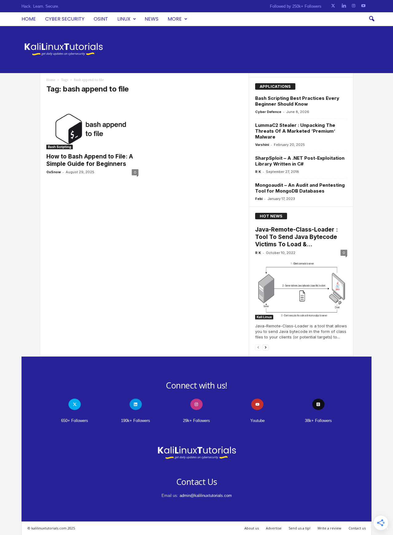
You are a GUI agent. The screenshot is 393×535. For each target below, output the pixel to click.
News (151, 18)
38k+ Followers (318, 420)
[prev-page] (258, 347)
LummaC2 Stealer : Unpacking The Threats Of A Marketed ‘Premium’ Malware (295, 131)
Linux (123, 18)
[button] (371, 19)
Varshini (262, 145)
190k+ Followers (135, 420)
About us (251, 528)
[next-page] (266, 347)
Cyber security (64, 18)
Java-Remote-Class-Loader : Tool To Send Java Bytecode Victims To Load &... (296, 237)
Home (28, 18)
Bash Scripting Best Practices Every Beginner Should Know (297, 101)
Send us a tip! (299, 528)
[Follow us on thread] (318, 404)
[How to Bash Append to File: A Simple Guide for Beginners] (92, 124)
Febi (259, 199)
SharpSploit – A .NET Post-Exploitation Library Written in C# (299, 161)
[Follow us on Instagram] (353, 6)
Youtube (257, 420)
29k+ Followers (196, 420)
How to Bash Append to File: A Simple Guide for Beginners (89, 160)
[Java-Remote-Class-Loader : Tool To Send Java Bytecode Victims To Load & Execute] (301, 289)
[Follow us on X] (333, 6)
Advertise (274, 528)
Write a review (329, 528)
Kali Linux (264, 317)
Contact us (357, 528)
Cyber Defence (268, 112)
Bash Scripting (59, 147)
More (175, 18)
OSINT (101, 18)
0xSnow (53, 172)
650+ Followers (74, 420)
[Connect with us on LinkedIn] (344, 6)
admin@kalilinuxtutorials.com (206, 495)
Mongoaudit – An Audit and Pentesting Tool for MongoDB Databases (300, 188)
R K (258, 172)
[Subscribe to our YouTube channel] (363, 6)
